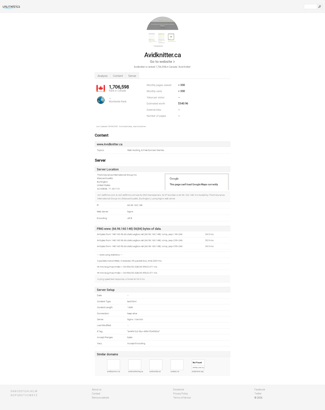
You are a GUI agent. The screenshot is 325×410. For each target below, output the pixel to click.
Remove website (100, 397)
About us (96, 389)
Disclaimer (178, 389)
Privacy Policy (180, 393)
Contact (96, 393)
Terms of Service (182, 397)
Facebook (259, 389)
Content (118, 75)
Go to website (161, 62)
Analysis (103, 75)
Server (132, 75)
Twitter (258, 393)
